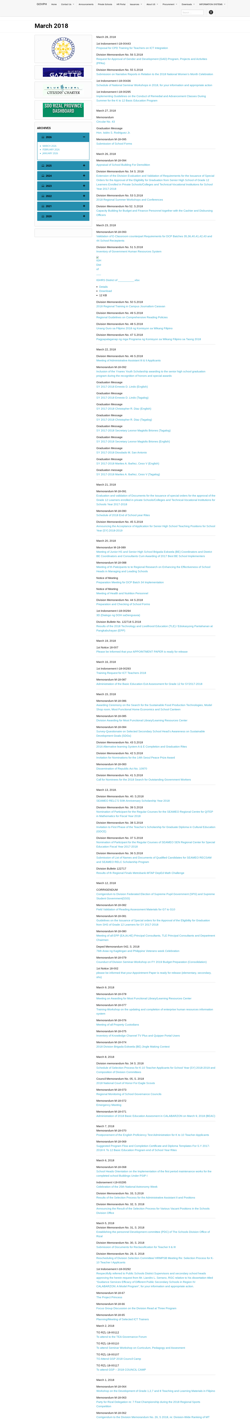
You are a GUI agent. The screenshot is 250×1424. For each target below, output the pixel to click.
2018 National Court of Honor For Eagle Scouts (125, 1083)
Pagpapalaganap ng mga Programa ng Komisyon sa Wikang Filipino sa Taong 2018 (148, 339)
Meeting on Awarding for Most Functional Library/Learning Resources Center (143, 998)
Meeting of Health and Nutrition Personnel (122, 593)
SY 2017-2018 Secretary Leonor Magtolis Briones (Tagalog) (133, 430)
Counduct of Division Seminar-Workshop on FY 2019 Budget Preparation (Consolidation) (151, 961)
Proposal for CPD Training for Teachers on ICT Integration (132, 47)
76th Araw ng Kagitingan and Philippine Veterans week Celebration (137, 950)
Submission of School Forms (114, 143)
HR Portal (121, 4)
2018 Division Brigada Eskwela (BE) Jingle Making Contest (133, 1046)
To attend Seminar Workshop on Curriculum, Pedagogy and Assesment (140, 1347)
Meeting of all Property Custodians (117, 1024)
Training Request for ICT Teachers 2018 (121, 672)
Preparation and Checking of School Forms (123, 604)
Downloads (187, 4)
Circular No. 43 (105, 121)
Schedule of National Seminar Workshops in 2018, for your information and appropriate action (154, 85)
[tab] (63, 137)
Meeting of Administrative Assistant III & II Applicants (128, 360)
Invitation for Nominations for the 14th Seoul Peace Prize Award (135, 757)
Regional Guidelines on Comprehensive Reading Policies (132, 317)
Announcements (86, 4)
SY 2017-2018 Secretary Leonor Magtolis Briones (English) (133, 441)
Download (105, 290)
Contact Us (66, 4)
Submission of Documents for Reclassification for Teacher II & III (136, 1247)
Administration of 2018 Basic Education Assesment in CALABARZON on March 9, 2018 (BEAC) (155, 1115)
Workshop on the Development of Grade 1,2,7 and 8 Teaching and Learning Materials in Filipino (155, 1390)
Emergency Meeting (108, 1104)
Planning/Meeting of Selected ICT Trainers (122, 1319)
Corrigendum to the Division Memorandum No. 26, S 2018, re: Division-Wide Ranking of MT (153, 1417)
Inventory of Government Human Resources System (128, 251)
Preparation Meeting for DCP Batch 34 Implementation (130, 582)
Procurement (168, 4)
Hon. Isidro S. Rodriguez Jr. (113, 132)
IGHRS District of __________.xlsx (118, 280)
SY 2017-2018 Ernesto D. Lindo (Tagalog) (122, 397)
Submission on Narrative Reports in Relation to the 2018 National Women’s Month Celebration (154, 74)
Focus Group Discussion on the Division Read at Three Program (136, 1308)
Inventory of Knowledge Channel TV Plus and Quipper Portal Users (138, 1035)
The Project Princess (109, 1297)
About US (151, 4)
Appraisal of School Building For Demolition (123, 164)
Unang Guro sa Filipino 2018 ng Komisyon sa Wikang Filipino (134, 328)
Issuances (134, 4)
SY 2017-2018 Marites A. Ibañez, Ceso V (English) (127, 463)
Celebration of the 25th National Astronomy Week (127, 1186)
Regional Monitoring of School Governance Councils (128, 1094)
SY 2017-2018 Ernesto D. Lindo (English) (122, 386)
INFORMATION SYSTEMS (211, 4)
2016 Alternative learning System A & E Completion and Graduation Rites (141, 746)
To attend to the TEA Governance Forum (121, 1336)
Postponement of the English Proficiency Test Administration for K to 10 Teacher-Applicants (152, 1134)
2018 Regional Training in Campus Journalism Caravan (130, 306)
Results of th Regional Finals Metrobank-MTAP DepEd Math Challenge (140, 872)
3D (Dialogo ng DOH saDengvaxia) (118, 615)
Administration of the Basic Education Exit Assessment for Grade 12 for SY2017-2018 (149, 683)
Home (54, 4)
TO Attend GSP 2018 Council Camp (118, 1358)
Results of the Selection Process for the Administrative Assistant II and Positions (145, 1197)
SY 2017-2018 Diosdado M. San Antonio (121, 452)
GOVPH (42, 4)
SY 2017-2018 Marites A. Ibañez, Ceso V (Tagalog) (128, 474)
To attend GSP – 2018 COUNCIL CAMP (121, 1369)
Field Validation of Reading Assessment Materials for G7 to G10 (135, 909)
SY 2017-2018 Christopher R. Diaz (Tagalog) (124, 419)
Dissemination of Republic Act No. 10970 (121, 768)
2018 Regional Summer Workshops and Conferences (129, 199)
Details (103, 286)
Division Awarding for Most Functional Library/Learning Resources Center (141, 720)
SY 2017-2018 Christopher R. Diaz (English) (123, 408)
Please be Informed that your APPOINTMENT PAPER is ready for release (142, 651)
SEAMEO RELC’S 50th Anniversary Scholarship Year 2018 (133, 800)
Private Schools (105, 4)
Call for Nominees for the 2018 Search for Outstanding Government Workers (143, 779)
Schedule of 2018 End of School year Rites (123, 515)
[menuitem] (42, 4)
